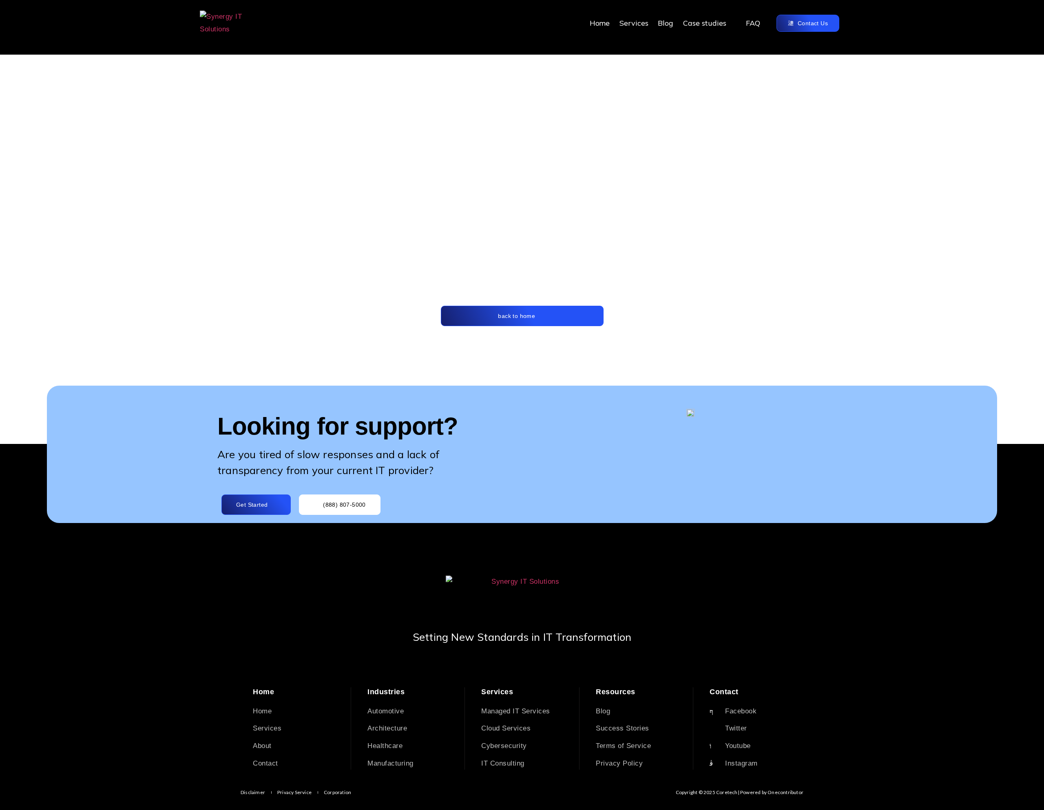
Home (600, 23)
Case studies (704, 23)
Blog (665, 23)
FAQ (753, 23)
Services (633, 23)
